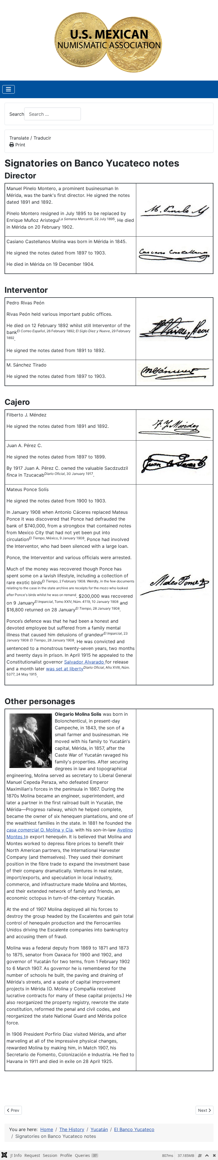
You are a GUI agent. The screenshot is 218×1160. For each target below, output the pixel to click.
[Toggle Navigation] (8, 89)
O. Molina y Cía (40, 830)
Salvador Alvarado (84, 662)
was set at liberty (64, 668)
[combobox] (52, 114)
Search (16, 114)
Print (19, 145)
